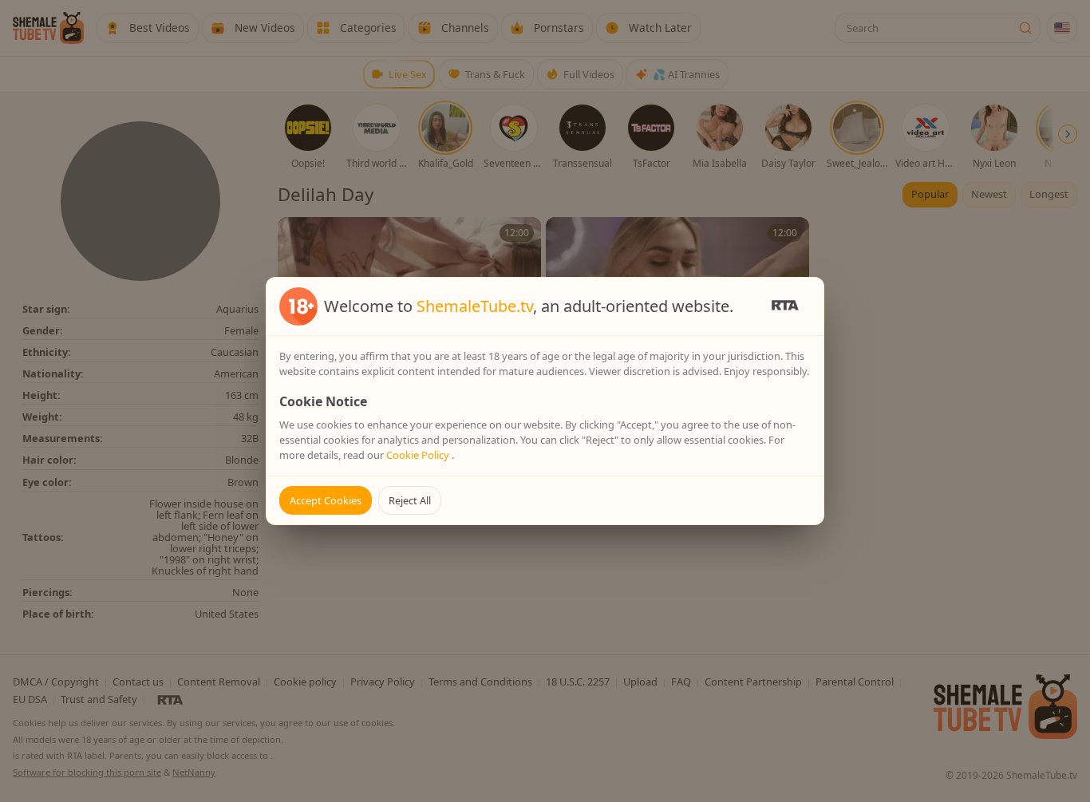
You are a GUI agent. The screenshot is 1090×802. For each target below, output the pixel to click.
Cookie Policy (419, 455)
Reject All (410, 500)
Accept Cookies (325, 500)
